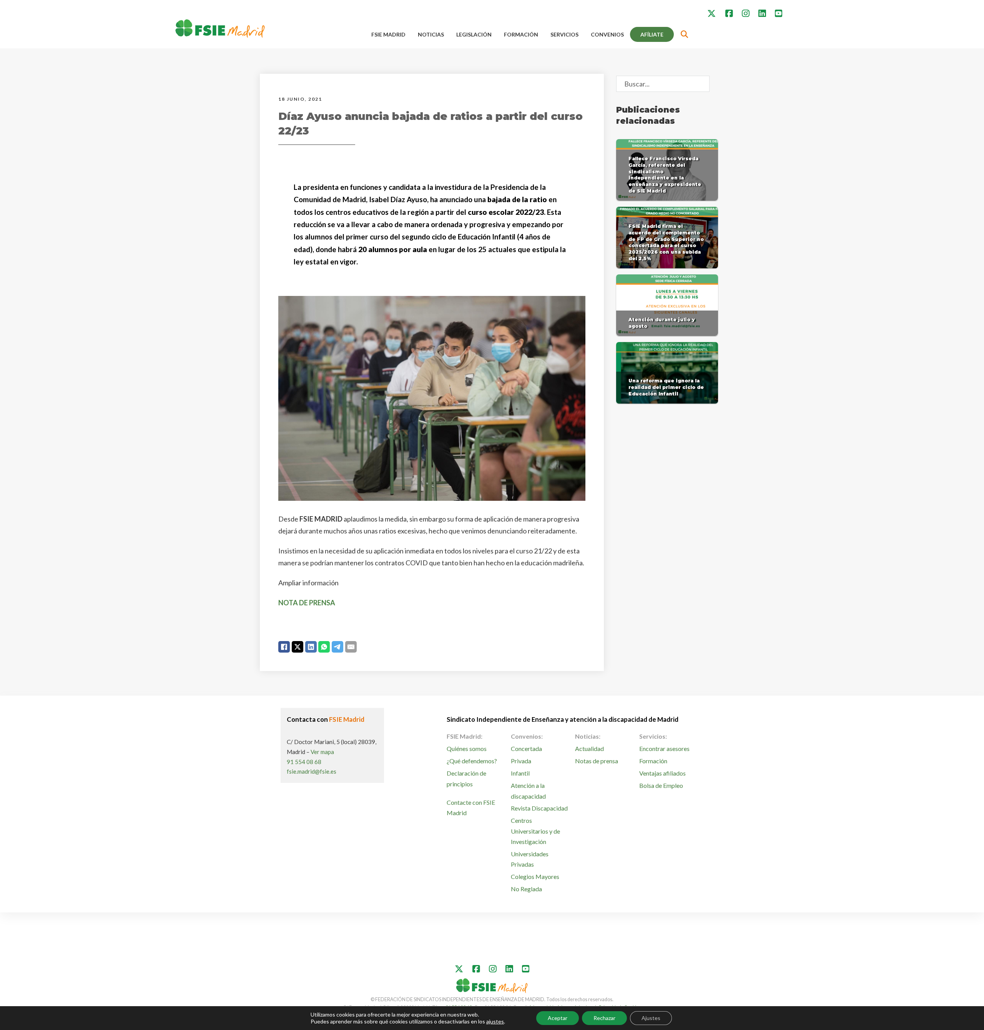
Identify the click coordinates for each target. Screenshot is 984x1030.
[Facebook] (284, 647)
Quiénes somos (467, 748)
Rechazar (604, 1018)
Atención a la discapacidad (528, 790)
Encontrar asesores (664, 748)
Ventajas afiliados (662, 773)
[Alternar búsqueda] (684, 34)
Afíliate (651, 34)
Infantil (520, 773)
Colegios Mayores (535, 876)
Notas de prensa (596, 760)
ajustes (495, 1021)
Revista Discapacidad (539, 808)
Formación (521, 34)
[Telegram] (337, 647)
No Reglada (526, 888)
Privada (521, 760)
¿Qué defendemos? (472, 760)
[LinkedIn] (311, 647)
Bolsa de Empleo (661, 785)
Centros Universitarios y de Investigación (535, 831)
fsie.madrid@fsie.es (311, 771)
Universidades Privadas (530, 859)
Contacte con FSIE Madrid (471, 807)
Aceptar (557, 1018)
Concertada (526, 748)
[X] (297, 647)
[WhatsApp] (324, 647)
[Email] (351, 647)
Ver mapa (322, 751)
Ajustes (651, 1018)
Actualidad (589, 748)
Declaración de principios (466, 778)
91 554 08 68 (304, 761)
